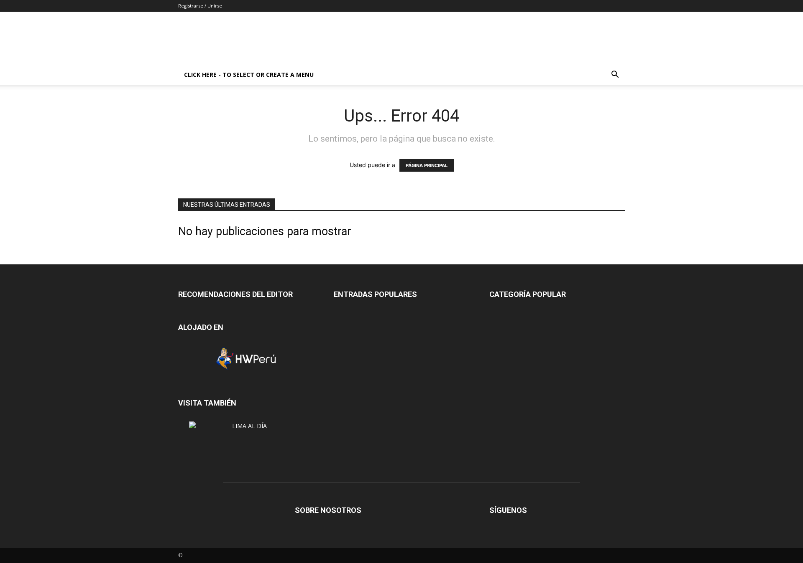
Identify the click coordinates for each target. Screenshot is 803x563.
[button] (615, 75)
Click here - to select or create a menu (249, 75)
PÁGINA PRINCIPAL (427, 165)
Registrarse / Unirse (200, 6)
